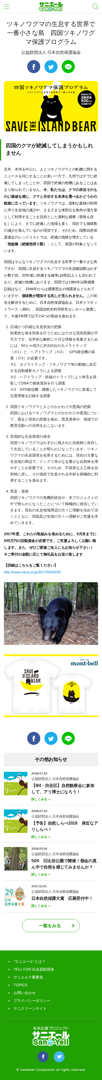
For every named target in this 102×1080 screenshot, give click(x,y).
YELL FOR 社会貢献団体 (34, 969)
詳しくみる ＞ (41, 799)
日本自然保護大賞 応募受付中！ (62, 898)
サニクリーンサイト (30, 1008)
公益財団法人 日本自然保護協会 (51, 52)
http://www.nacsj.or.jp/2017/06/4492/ (32, 572)
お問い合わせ (25, 993)
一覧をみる (50, 925)
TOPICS (20, 985)
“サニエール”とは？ (30, 961)
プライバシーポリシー (32, 1001)
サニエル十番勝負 (28, 977)
